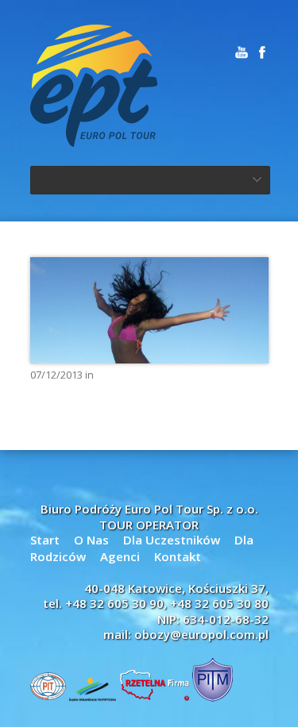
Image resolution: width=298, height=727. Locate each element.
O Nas (91, 540)
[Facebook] (262, 52)
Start (45, 540)
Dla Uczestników (171, 540)
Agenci (120, 556)
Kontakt (177, 556)
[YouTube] (241, 52)
